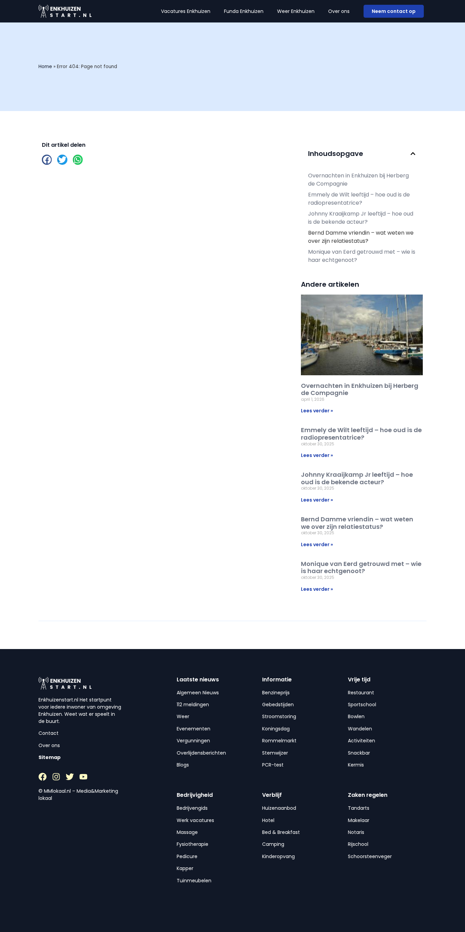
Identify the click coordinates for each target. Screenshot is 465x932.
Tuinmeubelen (194, 880)
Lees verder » (317, 410)
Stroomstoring (279, 716)
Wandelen (360, 728)
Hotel (268, 820)
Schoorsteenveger (370, 856)
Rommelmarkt (279, 740)
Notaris (356, 832)
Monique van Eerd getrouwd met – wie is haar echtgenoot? (361, 256)
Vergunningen (193, 740)
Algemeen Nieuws (198, 692)
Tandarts (358, 808)
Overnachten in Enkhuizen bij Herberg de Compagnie (358, 180)
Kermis (356, 764)
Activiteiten (361, 740)
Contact (48, 733)
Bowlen (356, 716)
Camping (273, 844)
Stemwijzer (275, 752)
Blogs (183, 764)
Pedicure (187, 856)
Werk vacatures (195, 820)
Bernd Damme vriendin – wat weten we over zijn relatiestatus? (361, 237)
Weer (183, 716)
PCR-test (273, 764)
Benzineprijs (276, 692)
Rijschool (358, 844)
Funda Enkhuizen (243, 11)
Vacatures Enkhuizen (185, 11)
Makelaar (358, 820)
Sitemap (49, 757)
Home (45, 66)
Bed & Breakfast (281, 832)
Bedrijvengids (192, 808)
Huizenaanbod (279, 808)
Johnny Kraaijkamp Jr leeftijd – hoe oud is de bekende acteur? (360, 218)
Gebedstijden (278, 704)
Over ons (339, 11)
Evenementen (193, 728)
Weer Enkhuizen (296, 11)
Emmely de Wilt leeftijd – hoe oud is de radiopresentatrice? (359, 199)
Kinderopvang (278, 856)
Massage (187, 832)
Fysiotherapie (192, 844)
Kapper (185, 868)
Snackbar (359, 752)
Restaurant (361, 692)
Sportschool (362, 704)
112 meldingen (193, 704)
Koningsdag (276, 728)
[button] (47, 159)
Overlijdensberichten (201, 752)
